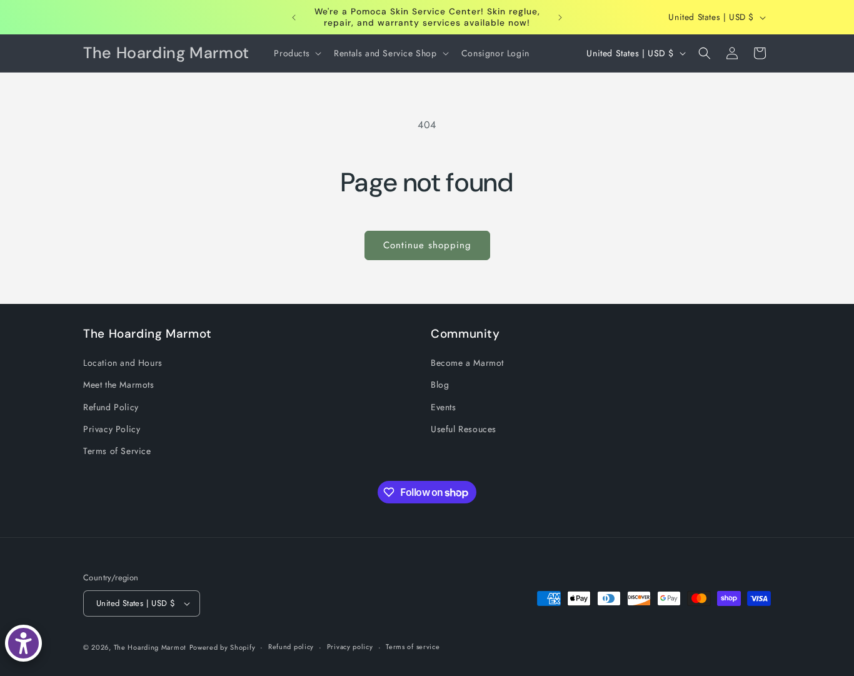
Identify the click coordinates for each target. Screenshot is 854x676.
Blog (440, 384)
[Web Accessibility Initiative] (23, 643)
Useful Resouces (463, 429)
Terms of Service (117, 451)
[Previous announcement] (294, 17)
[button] (296, 53)
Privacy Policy (111, 429)
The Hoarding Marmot (150, 647)
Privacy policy (350, 647)
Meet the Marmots (118, 384)
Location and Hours (123, 362)
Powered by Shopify (222, 647)
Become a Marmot (467, 362)
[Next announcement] (560, 17)
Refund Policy (111, 407)
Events (443, 407)
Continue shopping (427, 245)
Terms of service (413, 647)
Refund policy (291, 647)
